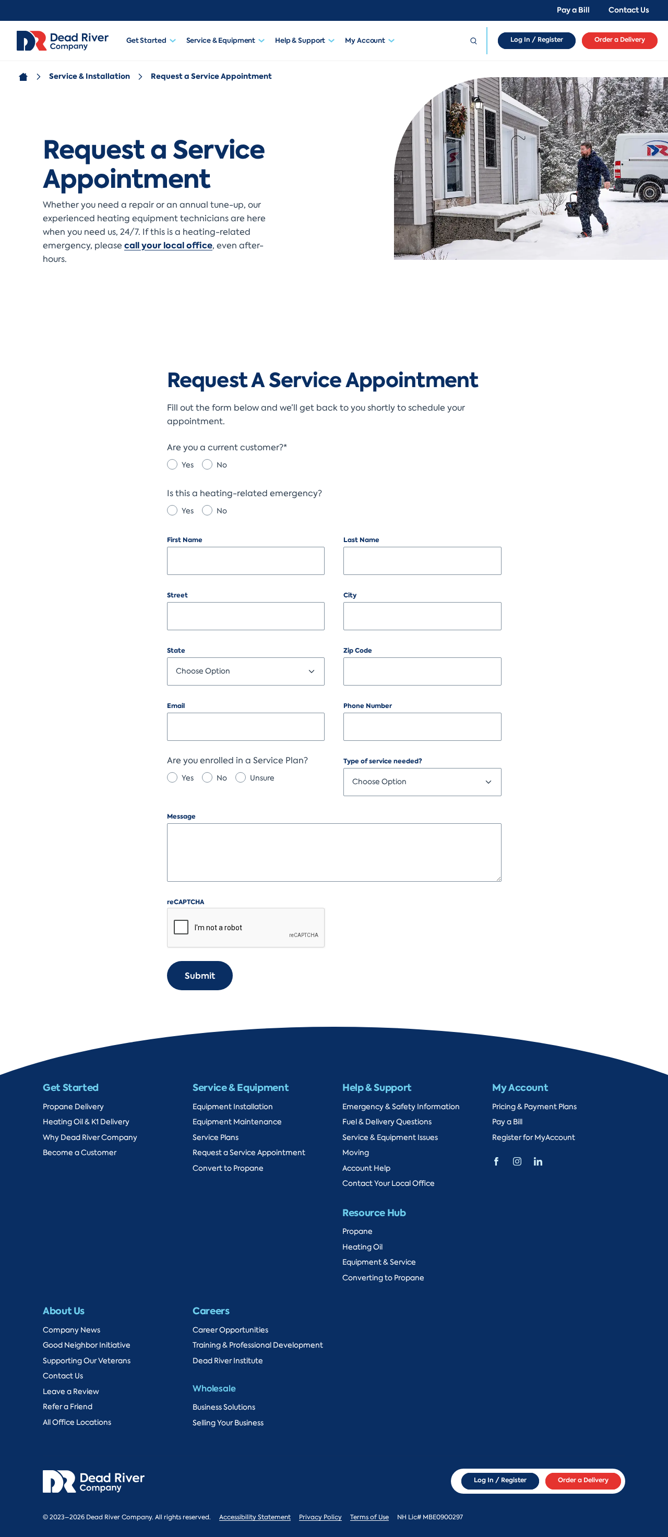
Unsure (262, 778)
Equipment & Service (379, 1262)
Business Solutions (224, 1407)
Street (177, 595)
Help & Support (300, 40)
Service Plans (215, 1137)
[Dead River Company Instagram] (517, 1160)
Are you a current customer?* (227, 447)
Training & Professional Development (258, 1345)
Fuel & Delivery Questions (387, 1121)
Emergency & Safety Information (401, 1106)
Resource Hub (374, 1213)
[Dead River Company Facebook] (496, 1160)
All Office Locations (77, 1422)
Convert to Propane (228, 1168)
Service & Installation (89, 76)
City (349, 595)
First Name (184, 540)
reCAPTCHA (185, 902)
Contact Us (629, 10)
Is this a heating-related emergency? (244, 493)
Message (181, 816)
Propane (357, 1231)
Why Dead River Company (90, 1137)
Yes (188, 465)
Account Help (366, 1168)
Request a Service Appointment (249, 1152)
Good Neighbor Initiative (86, 1345)
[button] (175, 40)
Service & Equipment (221, 40)
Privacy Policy (320, 1517)
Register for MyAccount (533, 1137)
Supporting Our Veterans (86, 1360)
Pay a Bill (573, 10)
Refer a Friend (67, 1406)
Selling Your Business (228, 1423)
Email (176, 706)
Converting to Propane (383, 1277)
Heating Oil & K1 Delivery (86, 1121)
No (222, 465)
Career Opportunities (230, 1330)
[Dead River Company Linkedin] (538, 1160)
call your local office (168, 245)
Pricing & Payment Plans (534, 1106)
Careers (211, 1311)
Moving (355, 1152)
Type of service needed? (382, 761)
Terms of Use (369, 1517)
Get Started (146, 40)
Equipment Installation (233, 1106)
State (176, 650)
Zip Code (357, 650)
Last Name (361, 540)
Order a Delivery (619, 39)
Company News (71, 1330)
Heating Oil (362, 1247)
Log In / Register (536, 39)
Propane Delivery (73, 1106)
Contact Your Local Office (388, 1183)
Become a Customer (79, 1152)
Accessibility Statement (255, 1517)
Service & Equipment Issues (390, 1137)
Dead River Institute (228, 1360)
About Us (64, 1311)
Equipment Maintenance (237, 1121)
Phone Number (367, 706)
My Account (365, 40)
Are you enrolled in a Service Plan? (237, 760)
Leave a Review (71, 1391)
